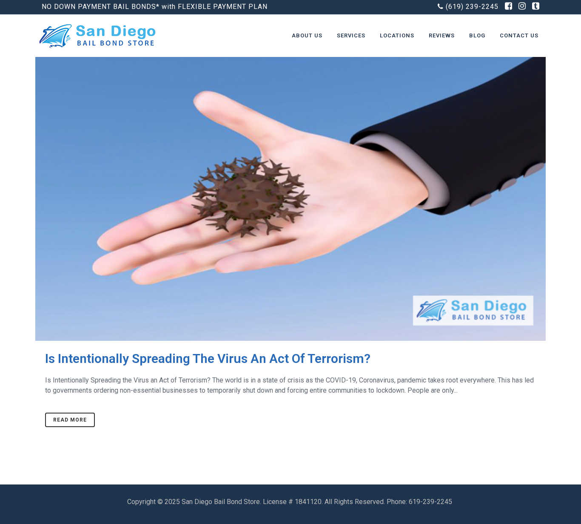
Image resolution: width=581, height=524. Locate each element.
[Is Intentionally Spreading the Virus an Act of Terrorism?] (290, 170)
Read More (70, 420)
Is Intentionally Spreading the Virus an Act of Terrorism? (207, 358)
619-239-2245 (431, 502)
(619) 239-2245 (472, 7)
